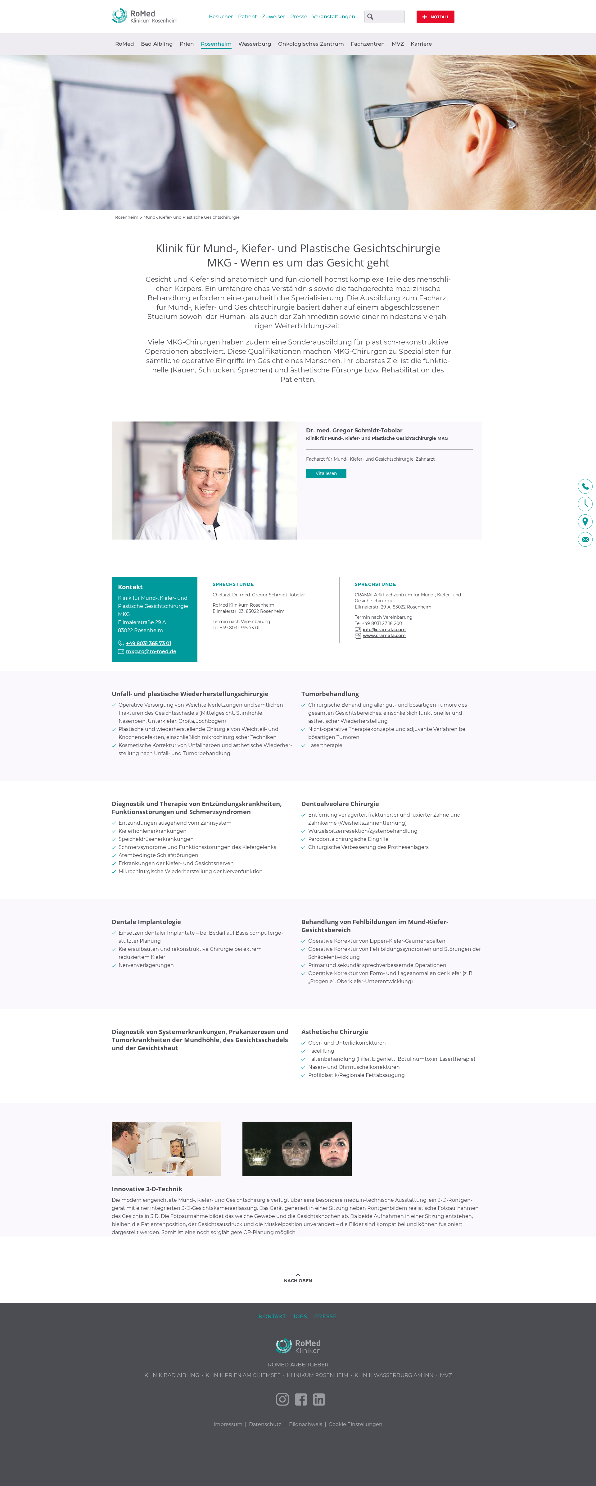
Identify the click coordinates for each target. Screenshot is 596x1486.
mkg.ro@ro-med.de (151, 651)
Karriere (421, 44)
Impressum (228, 1424)
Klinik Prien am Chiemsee (243, 1375)
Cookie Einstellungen (355, 1424)
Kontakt (272, 1317)
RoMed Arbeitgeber (298, 1364)
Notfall (435, 17)
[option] (298, 132)
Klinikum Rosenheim (317, 1375)
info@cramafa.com (384, 629)
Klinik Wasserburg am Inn (394, 1375)
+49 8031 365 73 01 (148, 643)
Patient (247, 17)
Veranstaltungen (333, 17)
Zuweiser (273, 17)
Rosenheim (126, 217)
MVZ (398, 44)
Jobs (300, 1317)
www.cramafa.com (384, 635)
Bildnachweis (305, 1424)
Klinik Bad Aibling (171, 1375)
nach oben (298, 1280)
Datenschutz (265, 1424)
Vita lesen (326, 473)
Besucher (221, 17)
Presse (298, 17)
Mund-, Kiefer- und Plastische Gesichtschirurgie (191, 217)
